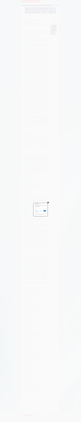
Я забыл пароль (41, 211)
